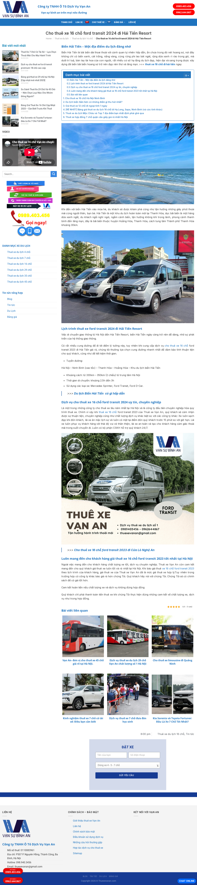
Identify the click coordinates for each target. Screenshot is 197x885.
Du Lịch (11, 310)
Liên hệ (132, 22)
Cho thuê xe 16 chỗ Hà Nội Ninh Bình (85, 98)
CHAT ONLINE (187, 881)
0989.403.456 (183, 6)
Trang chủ (66, 22)
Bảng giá (118, 22)
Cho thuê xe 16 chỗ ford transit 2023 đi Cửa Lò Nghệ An (114, 550)
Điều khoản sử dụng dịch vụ (88, 837)
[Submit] (54, 174)
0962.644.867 (183, 12)
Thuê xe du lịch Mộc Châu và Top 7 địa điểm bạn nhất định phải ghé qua (104, 113)
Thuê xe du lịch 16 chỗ (82, 38)
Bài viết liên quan (79, 94)
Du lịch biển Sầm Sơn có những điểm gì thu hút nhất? (94, 102)
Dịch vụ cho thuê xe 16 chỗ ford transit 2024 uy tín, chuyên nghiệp (104, 87)
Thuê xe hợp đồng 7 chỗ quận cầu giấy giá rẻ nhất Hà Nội (97, 117)
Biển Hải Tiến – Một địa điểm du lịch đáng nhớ (92, 80)
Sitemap (77, 853)
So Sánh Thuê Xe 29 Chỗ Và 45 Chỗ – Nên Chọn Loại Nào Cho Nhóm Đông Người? (38, 93)
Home (49, 38)
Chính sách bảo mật (84, 831)
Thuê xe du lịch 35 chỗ (19, 275)
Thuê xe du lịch (62, 38)
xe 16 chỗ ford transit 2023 (178, 568)
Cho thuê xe (98, 22)
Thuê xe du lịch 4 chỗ (18, 252)
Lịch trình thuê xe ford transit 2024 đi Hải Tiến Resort (97, 83)
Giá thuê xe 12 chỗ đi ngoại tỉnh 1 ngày (86, 105)
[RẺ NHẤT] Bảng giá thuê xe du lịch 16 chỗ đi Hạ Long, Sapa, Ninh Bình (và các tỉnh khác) (114, 109)
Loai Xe (79, 22)
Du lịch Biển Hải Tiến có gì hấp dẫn (99, 393)
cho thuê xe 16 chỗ (176, 345)
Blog (9, 299)
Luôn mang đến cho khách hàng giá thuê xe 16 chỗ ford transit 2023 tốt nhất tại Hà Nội (114, 91)
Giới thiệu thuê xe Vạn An (86, 820)
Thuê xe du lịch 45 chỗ (19, 281)
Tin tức (11, 305)
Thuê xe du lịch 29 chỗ (19, 269)
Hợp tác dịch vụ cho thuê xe (88, 847)
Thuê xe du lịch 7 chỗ (18, 258)
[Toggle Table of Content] (185, 75)
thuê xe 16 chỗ (108, 412)
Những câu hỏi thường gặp (87, 842)
